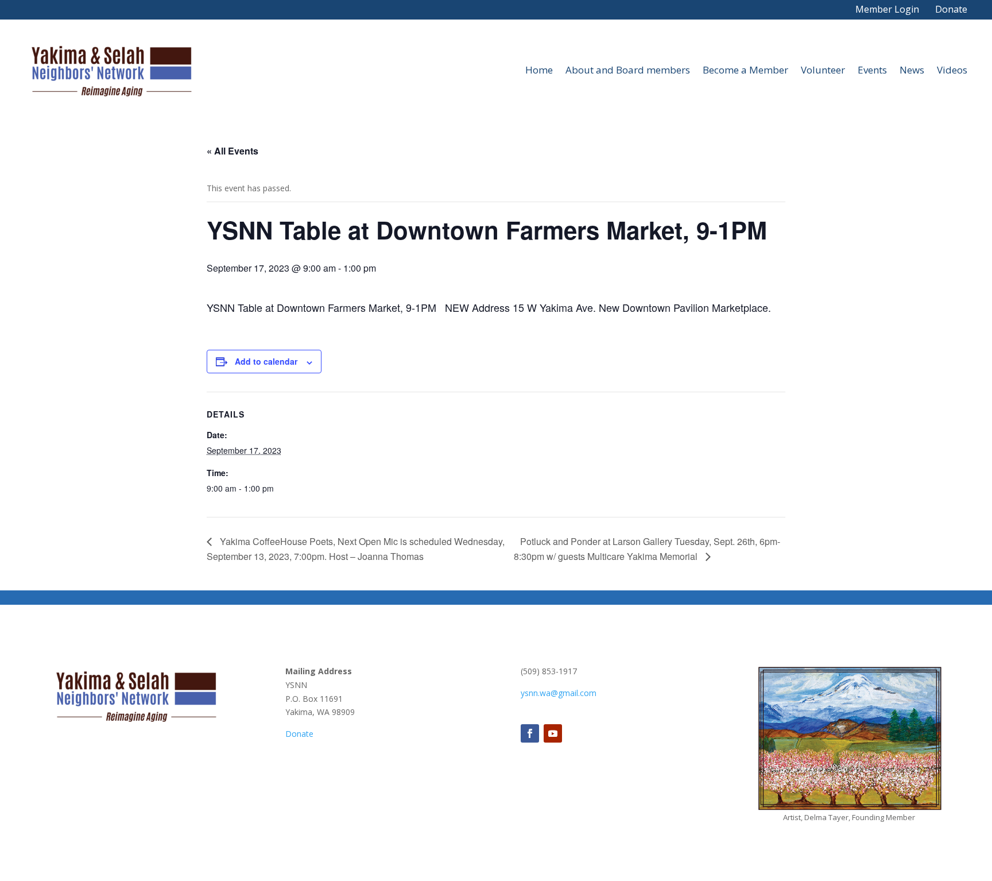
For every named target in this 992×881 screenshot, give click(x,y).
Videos (952, 69)
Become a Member (745, 69)
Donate (951, 9)
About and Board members (627, 69)
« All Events (232, 150)
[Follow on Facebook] (530, 733)
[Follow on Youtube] (553, 733)
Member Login (887, 9)
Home (539, 69)
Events (872, 69)
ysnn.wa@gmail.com (558, 692)
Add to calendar (266, 361)
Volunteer (823, 69)
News (912, 69)
